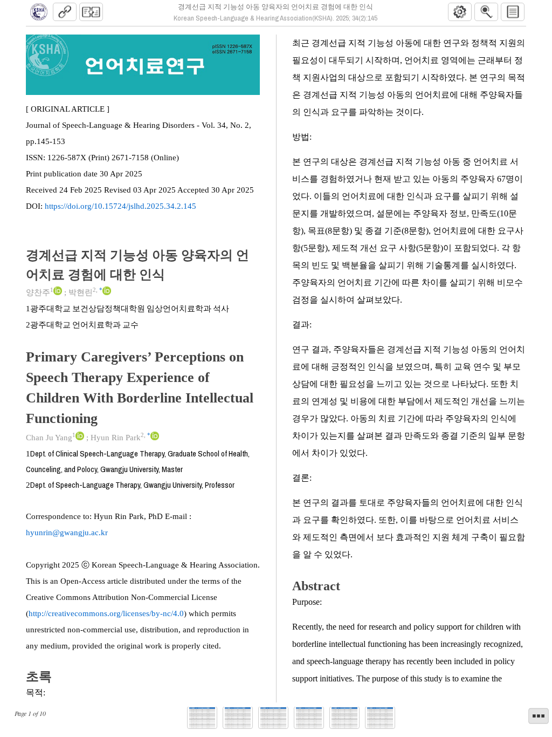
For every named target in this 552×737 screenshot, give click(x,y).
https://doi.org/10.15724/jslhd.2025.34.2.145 (120, 206)
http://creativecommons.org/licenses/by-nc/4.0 (106, 613)
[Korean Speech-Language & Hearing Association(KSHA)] (38, 12)
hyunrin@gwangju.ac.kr (67, 532)
